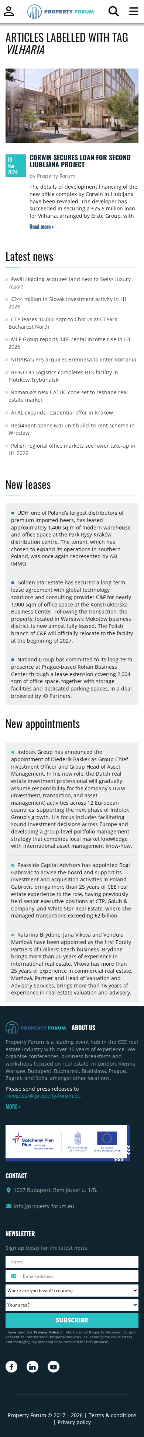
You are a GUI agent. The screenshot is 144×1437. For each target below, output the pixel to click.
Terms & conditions (113, 1415)
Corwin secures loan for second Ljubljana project (80, 161)
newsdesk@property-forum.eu (43, 1095)
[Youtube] (53, 1367)
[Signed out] (9, 14)
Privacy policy (74, 1422)
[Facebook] (11, 1367)
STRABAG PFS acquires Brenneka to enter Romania (73, 359)
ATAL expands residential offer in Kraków (62, 412)
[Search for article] (113, 13)
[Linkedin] (32, 1367)
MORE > (13, 1106)
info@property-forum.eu (44, 1206)
